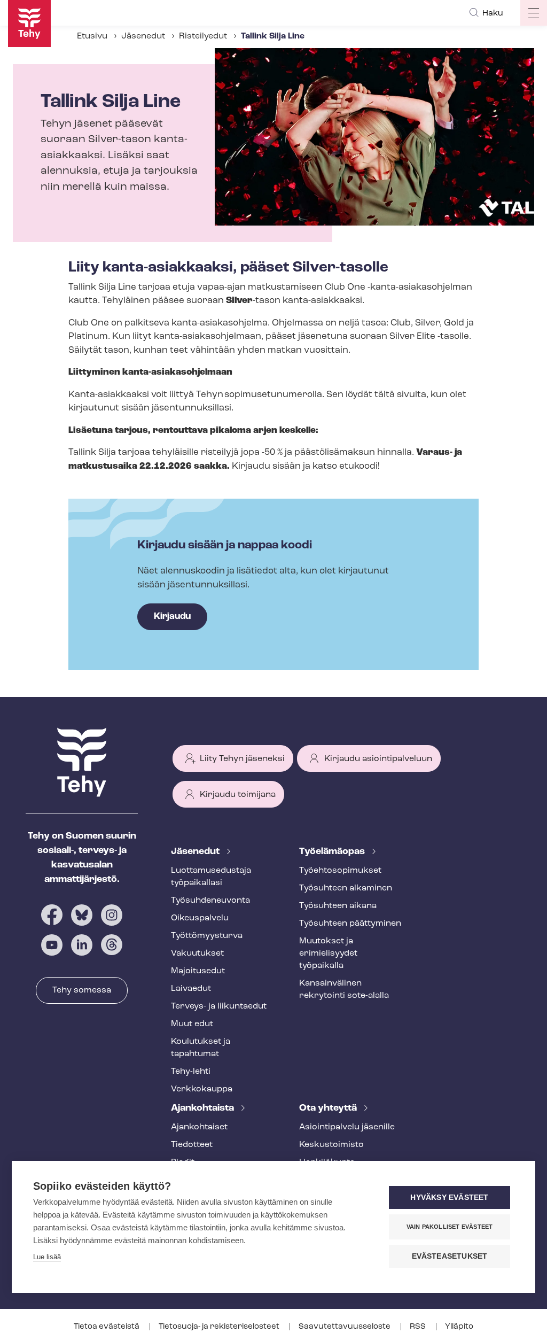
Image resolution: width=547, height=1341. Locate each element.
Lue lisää (47, 1257)
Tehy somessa (81, 990)
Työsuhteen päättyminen (350, 923)
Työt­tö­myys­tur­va (207, 936)
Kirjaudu (172, 616)
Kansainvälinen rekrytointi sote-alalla (344, 989)
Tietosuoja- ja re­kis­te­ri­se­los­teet (220, 1327)
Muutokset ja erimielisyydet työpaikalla (328, 953)
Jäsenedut (143, 36)
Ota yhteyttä (329, 1108)
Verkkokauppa (201, 1089)
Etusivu (92, 36)
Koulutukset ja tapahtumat (200, 1047)
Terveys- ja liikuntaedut (219, 1006)
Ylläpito (459, 1327)
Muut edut (192, 1024)
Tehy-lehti (190, 1071)
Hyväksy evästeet (449, 1197)
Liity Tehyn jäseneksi (242, 759)
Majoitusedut (198, 971)
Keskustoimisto (331, 1145)
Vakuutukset (197, 953)
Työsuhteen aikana (338, 906)
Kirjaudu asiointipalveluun (378, 759)
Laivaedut (191, 989)
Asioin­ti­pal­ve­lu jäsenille (347, 1127)
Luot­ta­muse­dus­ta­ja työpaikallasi (211, 876)
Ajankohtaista (203, 1108)
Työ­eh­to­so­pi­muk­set (340, 870)
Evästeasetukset (450, 1256)
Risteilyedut (203, 36)
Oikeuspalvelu (200, 918)
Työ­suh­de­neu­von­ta (210, 900)
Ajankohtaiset (199, 1127)
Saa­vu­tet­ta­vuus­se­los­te (345, 1327)
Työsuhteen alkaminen (345, 888)
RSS (418, 1327)
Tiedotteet (192, 1145)
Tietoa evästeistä (107, 1327)
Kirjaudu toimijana (238, 794)
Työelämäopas (333, 852)
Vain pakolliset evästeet (450, 1226)
